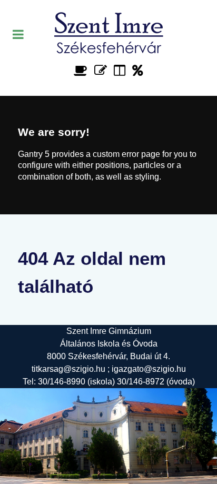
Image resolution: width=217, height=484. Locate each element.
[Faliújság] (121, 70)
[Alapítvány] (137, 70)
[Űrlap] (102, 70)
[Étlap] (82, 70)
